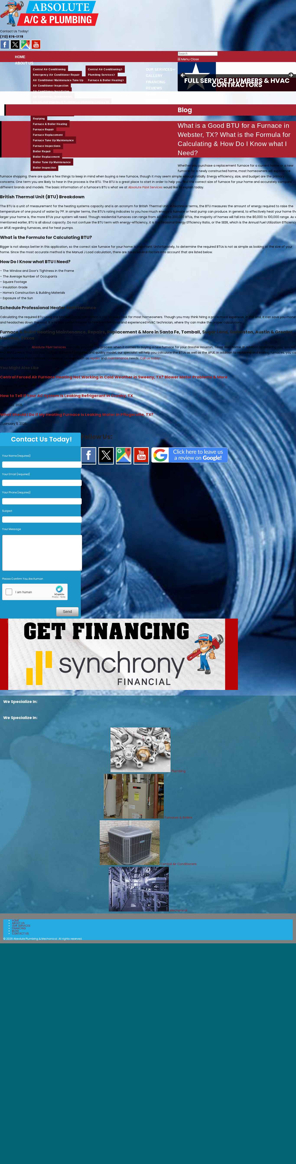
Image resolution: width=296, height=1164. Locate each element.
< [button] (183, 75)
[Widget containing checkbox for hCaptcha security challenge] (35, 592)
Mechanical (178, 910)
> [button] (290, 75)
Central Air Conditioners (179, 864)
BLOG (15, 931)
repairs (95, 358)
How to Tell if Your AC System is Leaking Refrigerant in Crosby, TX (66, 395)
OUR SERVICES (21, 926)
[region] (148, 76)
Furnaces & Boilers (178, 817)
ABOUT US (18, 923)
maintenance (117, 358)
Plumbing (178, 771)
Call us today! (150, 358)
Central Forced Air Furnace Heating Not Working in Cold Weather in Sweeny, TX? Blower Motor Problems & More (114, 377)
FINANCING (19, 928)
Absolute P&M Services (145, 187)
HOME (15, 920)
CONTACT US (20, 933)
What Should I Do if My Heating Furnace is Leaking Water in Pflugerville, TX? (76, 414)
